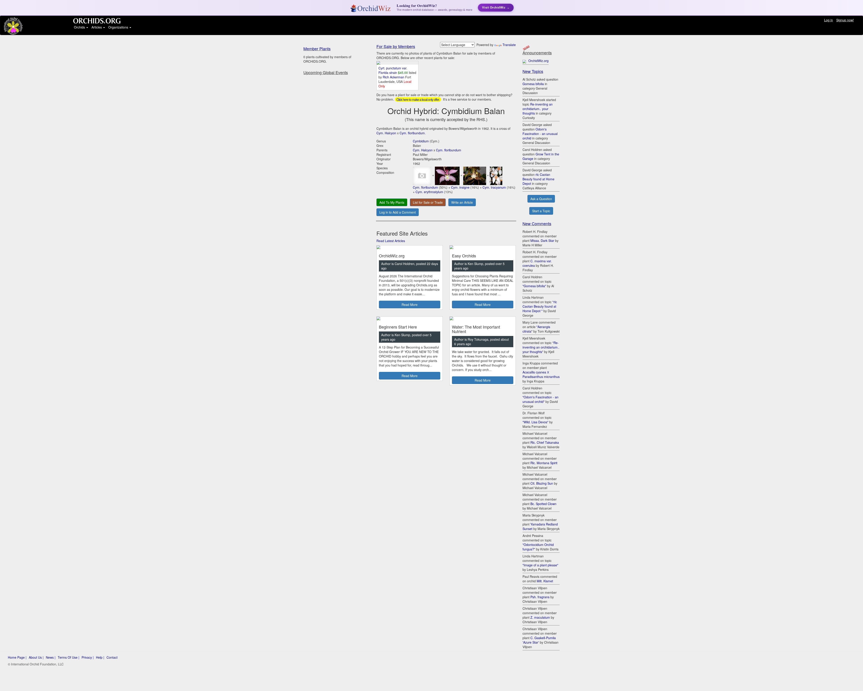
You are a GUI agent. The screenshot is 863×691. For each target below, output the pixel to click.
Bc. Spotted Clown (543, 503)
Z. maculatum (540, 617)
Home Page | (17, 657)
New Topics (533, 71)
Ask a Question (541, 198)
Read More (410, 304)
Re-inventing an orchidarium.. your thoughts (538, 108)
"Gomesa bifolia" (534, 286)
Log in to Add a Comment (397, 212)
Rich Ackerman (394, 77)
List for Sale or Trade (428, 202)
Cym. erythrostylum (429, 192)
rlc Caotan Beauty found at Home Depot (538, 179)
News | (51, 657)
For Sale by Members (395, 46)
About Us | (36, 657)
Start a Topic (541, 211)
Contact (112, 657)
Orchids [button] (80, 27)
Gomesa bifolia (533, 84)
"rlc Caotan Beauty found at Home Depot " (540, 306)
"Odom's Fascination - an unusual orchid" (540, 399)
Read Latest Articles (390, 240)
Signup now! (845, 20)
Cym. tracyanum (494, 187)
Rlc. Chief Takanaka (544, 442)
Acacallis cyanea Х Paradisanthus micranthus (541, 374)
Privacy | (88, 657)
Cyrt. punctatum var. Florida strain (392, 70)
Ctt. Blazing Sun (541, 483)
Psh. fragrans (539, 597)
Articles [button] (97, 27)
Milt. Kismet (545, 581)
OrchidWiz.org (538, 60)
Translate (509, 44)
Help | (100, 657)
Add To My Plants (391, 202)
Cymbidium (421, 141)
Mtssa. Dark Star (542, 240)
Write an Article (462, 202)
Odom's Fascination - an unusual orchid (540, 133)
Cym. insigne (460, 187)
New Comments (537, 223)
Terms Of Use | (68, 657)
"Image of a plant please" (540, 565)
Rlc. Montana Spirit (543, 463)
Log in (828, 20)
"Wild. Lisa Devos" (535, 422)
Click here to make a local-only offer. (418, 99)
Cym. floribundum (412, 133)
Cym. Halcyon (386, 133)
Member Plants (317, 48)
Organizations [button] (118, 27)
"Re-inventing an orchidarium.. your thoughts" (541, 347)
